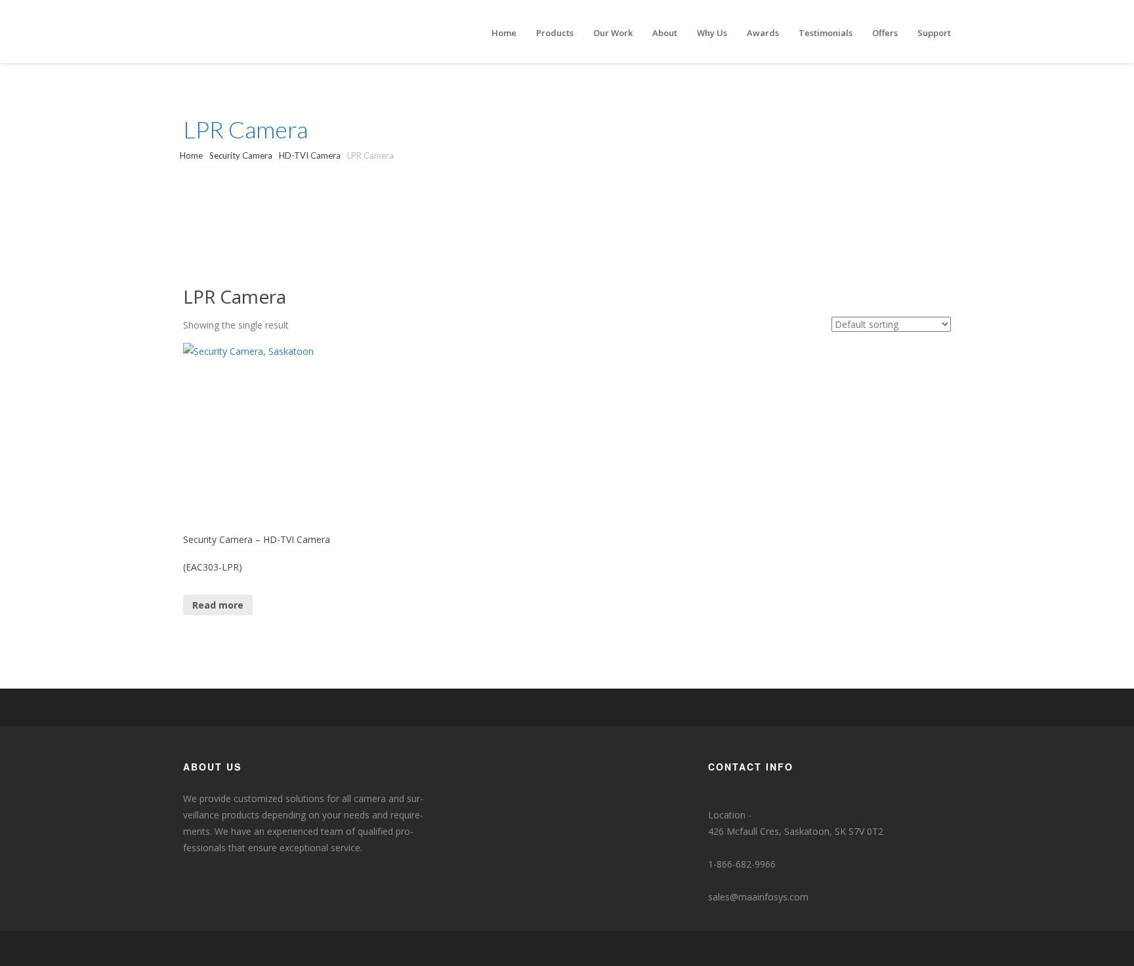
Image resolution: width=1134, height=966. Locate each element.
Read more (217, 605)
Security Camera (240, 155)
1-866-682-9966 (742, 864)
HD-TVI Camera (310, 155)
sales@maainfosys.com (758, 897)
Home (191, 155)
